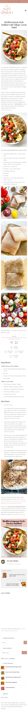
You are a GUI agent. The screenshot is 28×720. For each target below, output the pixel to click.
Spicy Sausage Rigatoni (11, 682)
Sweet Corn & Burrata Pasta (12, 672)
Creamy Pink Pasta (10, 687)
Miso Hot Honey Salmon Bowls (13, 677)
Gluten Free (16, 337)
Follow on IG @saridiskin (8, 658)
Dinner (4, 337)
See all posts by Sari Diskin (14, 564)
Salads (12, 339)
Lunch (21, 337)
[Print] (11, 342)
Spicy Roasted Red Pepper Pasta (13, 666)
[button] (16, 342)
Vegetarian (17, 339)
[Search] (24, 652)
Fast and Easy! (9, 337)
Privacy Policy (4, 697)
